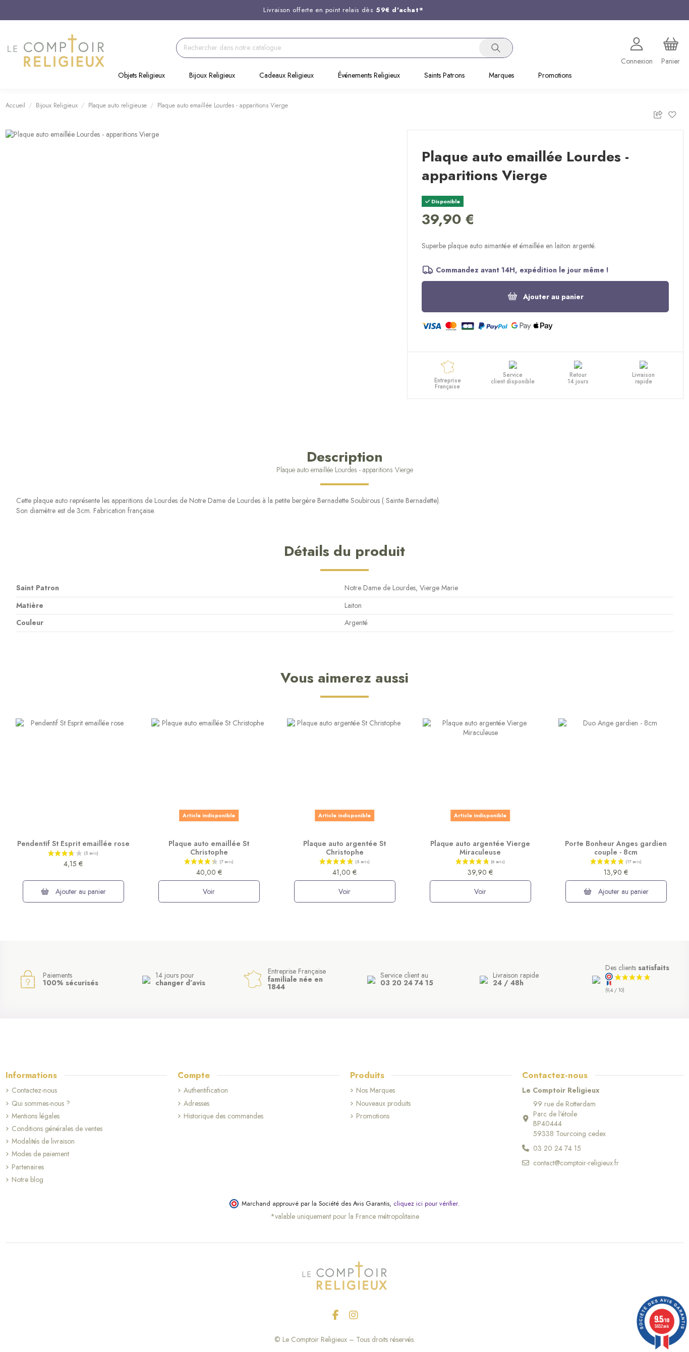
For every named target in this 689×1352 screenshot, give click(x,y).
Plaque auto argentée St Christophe (344, 847)
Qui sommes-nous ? (41, 1103)
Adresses (196, 1103)
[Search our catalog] (495, 48)
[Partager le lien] (660, 112)
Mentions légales (36, 1116)
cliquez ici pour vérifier (425, 1203)
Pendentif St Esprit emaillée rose (73, 843)
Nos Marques (375, 1090)
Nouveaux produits (383, 1103)
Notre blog (27, 1180)
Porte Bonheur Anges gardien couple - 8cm (616, 847)
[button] (141, 76)
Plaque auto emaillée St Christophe (208, 847)
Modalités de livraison (43, 1141)
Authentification (206, 1090)
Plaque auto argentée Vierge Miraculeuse (480, 847)
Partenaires (28, 1167)
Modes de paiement (40, 1154)
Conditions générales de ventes (57, 1129)
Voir (209, 891)
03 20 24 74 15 (557, 1148)
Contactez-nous (34, 1090)
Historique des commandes (223, 1116)
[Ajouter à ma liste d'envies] (675, 112)
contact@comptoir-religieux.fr (576, 1163)
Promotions (372, 1116)
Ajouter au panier (553, 297)
